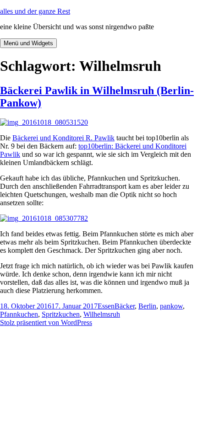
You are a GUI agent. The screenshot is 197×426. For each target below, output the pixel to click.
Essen (106, 306)
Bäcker (125, 306)
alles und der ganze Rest (35, 11)
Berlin (147, 306)
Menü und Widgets (28, 43)
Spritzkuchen (61, 314)
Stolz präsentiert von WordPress (46, 322)
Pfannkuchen (19, 314)
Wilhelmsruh (101, 314)
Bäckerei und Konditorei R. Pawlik (63, 138)
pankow (171, 306)
